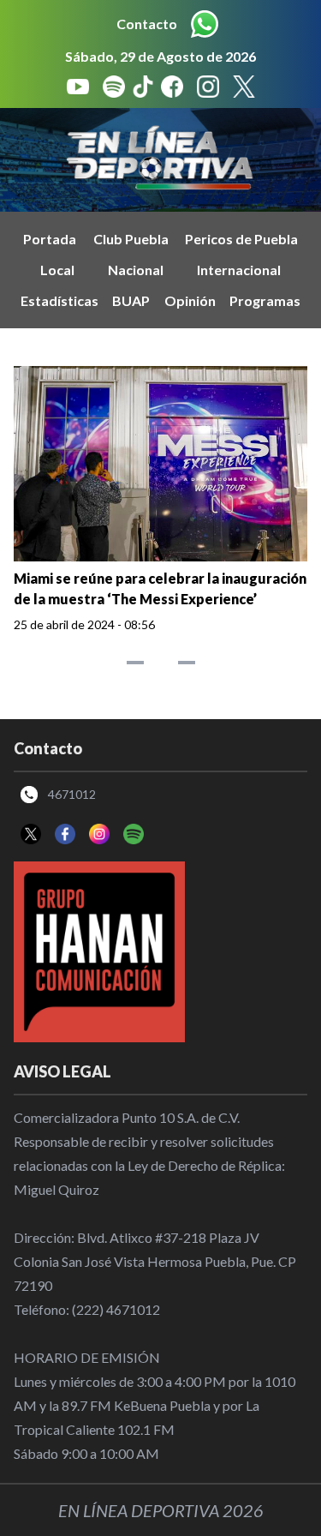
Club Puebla (131, 239)
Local (57, 269)
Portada (49, 239)
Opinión (190, 300)
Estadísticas (59, 300)
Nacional (135, 269)
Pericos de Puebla (241, 239)
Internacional (239, 269)
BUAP (131, 300)
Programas (264, 300)
